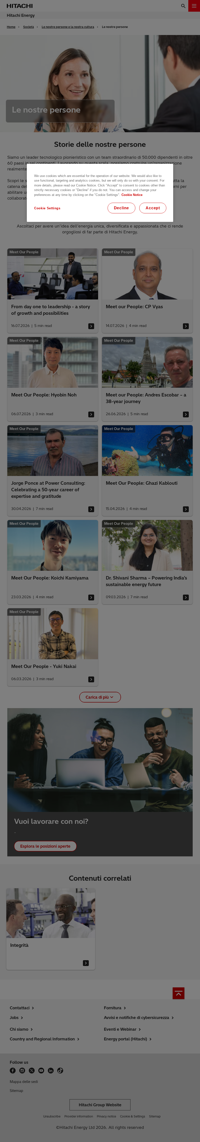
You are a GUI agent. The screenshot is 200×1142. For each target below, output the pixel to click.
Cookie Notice (131, 195)
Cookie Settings (47, 208)
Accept (153, 208)
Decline (121, 208)
